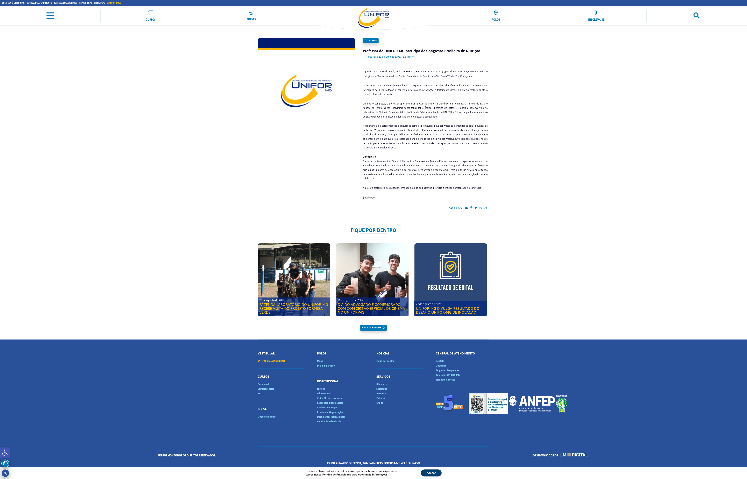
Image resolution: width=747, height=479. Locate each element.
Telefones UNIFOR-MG (448, 375)
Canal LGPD (99, 3)
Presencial (263, 384)
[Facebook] (471, 208)
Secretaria (381, 389)
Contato (440, 361)
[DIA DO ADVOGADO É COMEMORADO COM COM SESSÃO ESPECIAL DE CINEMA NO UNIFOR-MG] (372, 279)
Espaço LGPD (85, 3)
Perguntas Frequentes (447, 370)
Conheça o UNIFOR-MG (13, 3)
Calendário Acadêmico (65, 3)
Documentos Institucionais (331, 417)
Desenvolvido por (546, 455)
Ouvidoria (441, 365)
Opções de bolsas (267, 416)
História (321, 389)
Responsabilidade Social (330, 403)
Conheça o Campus (327, 407)
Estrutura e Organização (330, 412)
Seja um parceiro (326, 365)
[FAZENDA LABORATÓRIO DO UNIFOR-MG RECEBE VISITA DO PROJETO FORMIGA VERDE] (294, 279)
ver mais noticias (371, 328)
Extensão (381, 398)
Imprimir (410, 56)
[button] (5, 452)
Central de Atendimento (39, 3)
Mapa (320, 361)
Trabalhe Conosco (445, 379)
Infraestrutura (324, 393)
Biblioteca (381, 384)
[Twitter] (476, 208)
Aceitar (431, 473)
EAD (260, 393)
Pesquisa (381, 393)
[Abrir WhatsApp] (737, 469)
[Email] (467, 208)
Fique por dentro (385, 361)
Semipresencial (266, 389)
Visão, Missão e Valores (329, 398)
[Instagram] (485, 208)
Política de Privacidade (329, 421)
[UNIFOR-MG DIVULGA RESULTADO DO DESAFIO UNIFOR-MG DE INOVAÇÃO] (450, 279)
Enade (379, 403)
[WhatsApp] (481, 208)
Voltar (373, 41)
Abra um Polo (114, 3)
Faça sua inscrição (273, 361)
